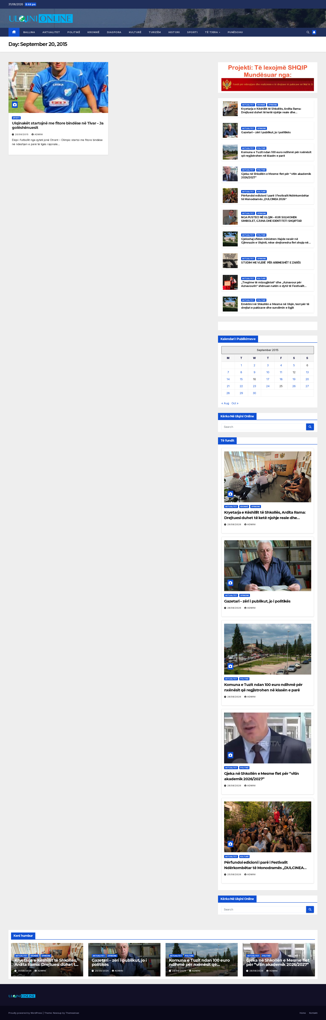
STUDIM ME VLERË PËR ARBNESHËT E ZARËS (271, 262)
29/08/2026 (234, 524)
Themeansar (72, 1013)
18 (281, 379)
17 (267, 379)
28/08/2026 (234, 608)
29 (241, 393)
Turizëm (155, 32)
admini (38, 134)
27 (307, 386)
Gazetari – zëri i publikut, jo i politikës (265, 132)
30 (254, 393)
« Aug (225, 403)
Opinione (272, 105)
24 (268, 386)
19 (294, 379)
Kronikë (93, 32)
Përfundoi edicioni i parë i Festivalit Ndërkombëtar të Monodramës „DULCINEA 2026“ (275, 197)
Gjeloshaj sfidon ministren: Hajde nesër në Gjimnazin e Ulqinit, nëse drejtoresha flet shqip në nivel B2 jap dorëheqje (274, 242)
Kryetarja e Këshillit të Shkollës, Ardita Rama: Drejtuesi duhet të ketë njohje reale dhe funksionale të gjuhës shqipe (271, 112)
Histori (174, 32)
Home (303, 1013)
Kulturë (135, 32)
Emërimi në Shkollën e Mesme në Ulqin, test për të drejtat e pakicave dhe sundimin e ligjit (275, 306)
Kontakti (313, 1013)
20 (307, 379)
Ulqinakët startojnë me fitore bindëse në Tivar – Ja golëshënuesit (57, 125)
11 (281, 372)
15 (241, 379)
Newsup (57, 1013)
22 (241, 386)
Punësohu (235, 32)
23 (254, 386)
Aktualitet (51, 32)
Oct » (235, 403)
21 (228, 386)
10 (267, 372)
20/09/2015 (22, 134)
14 (228, 379)
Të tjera (212, 32)
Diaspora (114, 32)
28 (228, 393)
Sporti (192, 32)
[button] (308, 32)
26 (294, 386)
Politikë (73, 32)
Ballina (29, 32)
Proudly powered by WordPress (25, 1013)
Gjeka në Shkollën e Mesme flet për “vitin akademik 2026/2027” (277, 962)
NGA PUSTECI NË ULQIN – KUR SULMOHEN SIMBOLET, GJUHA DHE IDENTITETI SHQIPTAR (271, 219)
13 (307, 372)
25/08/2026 (234, 874)
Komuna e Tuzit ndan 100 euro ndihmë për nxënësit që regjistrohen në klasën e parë (276, 154)
